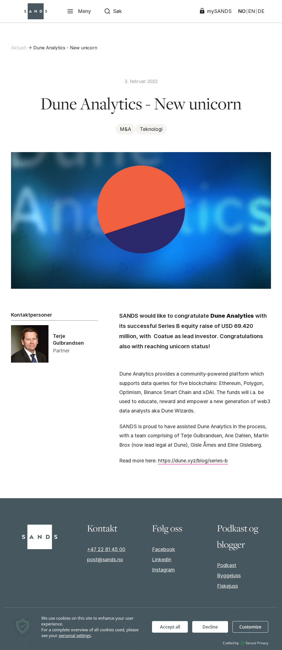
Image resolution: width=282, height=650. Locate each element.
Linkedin (161, 559)
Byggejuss (229, 575)
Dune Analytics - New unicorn (65, 47)
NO (242, 11)
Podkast (226, 565)
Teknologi (151, 129)
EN (251, 11)
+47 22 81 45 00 (106, 549)
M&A (125, 129)
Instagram (163, 570)
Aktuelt (19, 47)
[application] (141, 629)
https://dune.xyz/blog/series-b (193, 460)
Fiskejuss (227, 586)
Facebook (163, 549)
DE (260, 11)
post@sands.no (105, 559)
